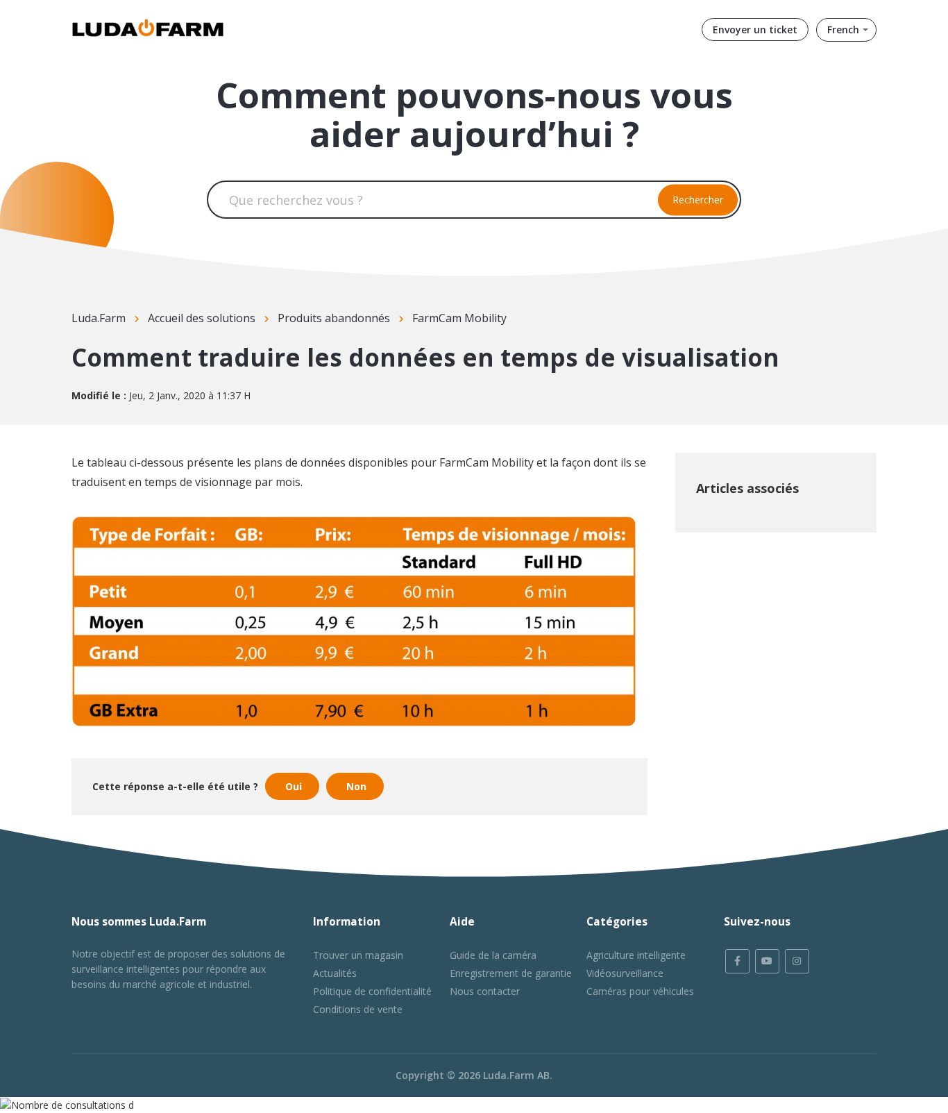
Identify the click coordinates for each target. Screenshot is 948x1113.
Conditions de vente (358, 1009)
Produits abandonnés (334, 318)
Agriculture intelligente (636, 955)
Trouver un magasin (358, 955)
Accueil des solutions (201, 318)
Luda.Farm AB (516, 1075)
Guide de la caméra (493, 955)
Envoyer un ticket (755, 29)
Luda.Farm (98, 318)
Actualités (335, 973)
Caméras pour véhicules (640, 991)
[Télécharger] (448, 381)
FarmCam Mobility (459, 318)
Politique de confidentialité (372, 991)
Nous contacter (485, 991)
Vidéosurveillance (624, 973)
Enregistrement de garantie (511, 973)
